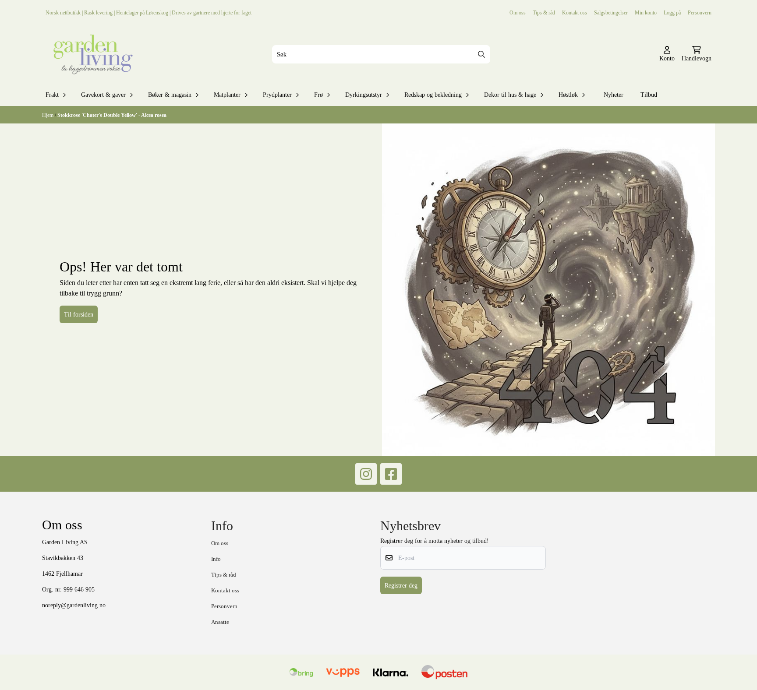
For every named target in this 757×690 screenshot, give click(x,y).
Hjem (48, 115)
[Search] (481, 54)
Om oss (517, 12)
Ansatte (220, 622)
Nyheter (613, 94)
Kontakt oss (574, 12)
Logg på (672, 12)
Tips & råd (544, 12)
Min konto (646, 12)
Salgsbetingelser (611, 12)
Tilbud (648, 94)
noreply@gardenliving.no (74, 605)
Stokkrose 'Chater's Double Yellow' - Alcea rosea (111, 115)
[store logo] (91, 54)
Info (216, 559)
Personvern (699, 12)
